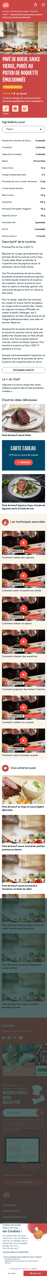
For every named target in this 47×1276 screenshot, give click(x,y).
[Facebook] (3, 1037)
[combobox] (6, 129)
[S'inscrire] (40, 1113)
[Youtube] (21, 1037)
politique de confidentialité (16, 1124)
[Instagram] (14, 1037)
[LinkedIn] (9, 1037)
